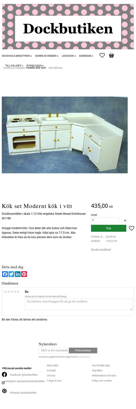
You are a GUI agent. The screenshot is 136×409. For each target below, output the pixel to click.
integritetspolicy (84, 357)
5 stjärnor (18, 291)
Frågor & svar (54, 380)
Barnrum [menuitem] (85, 55)
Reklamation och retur (104, 375)
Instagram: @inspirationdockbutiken (25, 381)
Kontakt (51, 370)
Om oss (51, 375)
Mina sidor (52, 365)
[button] (104, 55)
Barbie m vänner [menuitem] (45, 55)
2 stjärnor (8, 291)
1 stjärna (5, 291)
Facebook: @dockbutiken (24, 374)
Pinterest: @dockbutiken (23, 392)
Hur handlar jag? (101, 365)
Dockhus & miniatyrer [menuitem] (16, 55)
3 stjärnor (11, 291)
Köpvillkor (97, 370)
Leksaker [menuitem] (68, 55)
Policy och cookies (102, 380)
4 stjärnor (14, 291)
